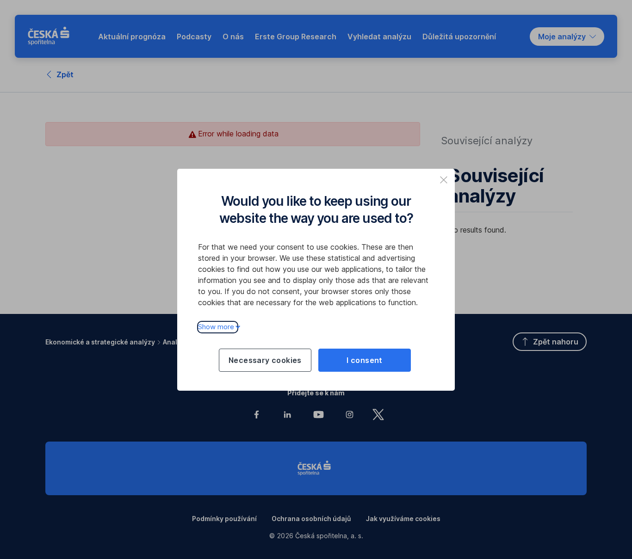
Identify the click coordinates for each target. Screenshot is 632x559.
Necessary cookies (265, 360)
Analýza (176, 342)
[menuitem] (132, 36)
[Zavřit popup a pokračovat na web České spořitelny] (443, 180)
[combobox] (567, 36)
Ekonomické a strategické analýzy (100, 342)
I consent (365, 360)
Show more (216, 326)
